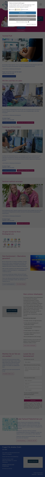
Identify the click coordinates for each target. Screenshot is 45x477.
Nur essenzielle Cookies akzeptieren (22, 19)
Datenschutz (33, 24)
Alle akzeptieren (22, 12)
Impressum (29, 24)
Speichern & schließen (22, 16)
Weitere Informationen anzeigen (22, 21)
